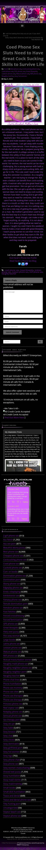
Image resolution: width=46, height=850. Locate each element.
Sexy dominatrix (11, 743)
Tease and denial (11, 795)
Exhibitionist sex (11, 595)
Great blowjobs (31, 71)
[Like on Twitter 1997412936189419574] (18, 519)
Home (9, 839)
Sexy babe (8, 727)
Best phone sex (16, 69)
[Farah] (23, 251)
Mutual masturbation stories (17, 659)
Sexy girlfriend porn (12, 747)
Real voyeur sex (11, 707)
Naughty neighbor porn (14, 671)
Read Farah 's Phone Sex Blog (23, 261)
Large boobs (9, 639)
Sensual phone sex (12, 715)
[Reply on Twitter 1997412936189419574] (9, 519)
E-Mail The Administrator (9, 843)
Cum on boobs (10, 571)
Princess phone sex (12, 703)
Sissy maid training (12, 783)
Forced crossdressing (13, 615)
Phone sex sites (11, 691)
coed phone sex (12, 270)
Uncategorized (10, 807)
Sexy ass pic (9, 723)
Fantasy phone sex (12, 599)
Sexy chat (8, 735)
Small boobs (9, 787)
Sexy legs (7, 755)
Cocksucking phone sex (31, 69)
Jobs (37, 839)
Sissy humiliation (11, 775)
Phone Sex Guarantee (28, 839)
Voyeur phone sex (12, 815)
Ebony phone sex (11, 583)
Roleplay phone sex (12, 711)
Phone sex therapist (13, 695)
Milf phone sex (35, 74)
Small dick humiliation (14, 791)
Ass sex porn (9, 543)
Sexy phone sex (10, 763)
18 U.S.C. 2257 (16, 839)
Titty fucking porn (12, 803)
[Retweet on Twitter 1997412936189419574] (13, 519)
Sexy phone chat (11, 759)
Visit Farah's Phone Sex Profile (23, 258)
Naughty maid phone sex (15, 663)
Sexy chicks (8, 739)
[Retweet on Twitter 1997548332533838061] (13, 502)
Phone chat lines (11, 679)
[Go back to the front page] (23, 14)
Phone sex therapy (12, 699)
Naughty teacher (8, 76)
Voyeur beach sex (12, 811)
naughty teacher (9, 273)
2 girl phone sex (11, 535)
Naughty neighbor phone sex (17, 667)
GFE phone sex (19, 71)
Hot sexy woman (11, 635)
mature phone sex (20, 272)
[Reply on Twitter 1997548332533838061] (9, 502)
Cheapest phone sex (13, 555)
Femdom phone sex (13, 607)
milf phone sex (36, 272)
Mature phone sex (22, 74)
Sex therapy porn (11, 719)
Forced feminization (13, 619)
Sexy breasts (9, 731)
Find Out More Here (14, 417)
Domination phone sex (14, 575)
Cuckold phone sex (12, 567)
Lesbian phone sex (8, 74)
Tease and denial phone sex (16, 799)
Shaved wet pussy (12, 771)
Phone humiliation (12, 683)
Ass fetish (8, 539)
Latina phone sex (11, 643)
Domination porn (11, 579)
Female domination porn (15, 603)
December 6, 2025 (13, 506)
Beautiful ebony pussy (14, 547)
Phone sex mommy (12, 687)
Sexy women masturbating (16, 767)
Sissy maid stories (12, 779)
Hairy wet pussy (11, 631)
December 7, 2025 (13, 489)
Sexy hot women (21, 76)
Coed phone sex (7, 71)
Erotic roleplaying (11, 591)
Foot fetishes (9, 611)
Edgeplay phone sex (13, 587)
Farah (6, 69)
